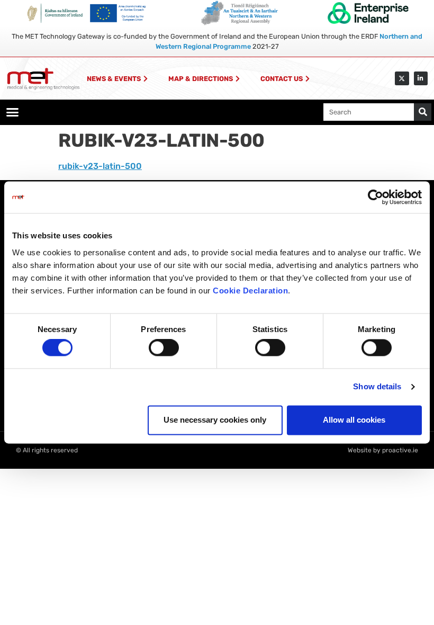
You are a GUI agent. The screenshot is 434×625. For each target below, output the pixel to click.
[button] (13, 112)
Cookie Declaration (250, 290)
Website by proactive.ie (383, 450)
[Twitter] (402, 78)
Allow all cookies (354, 419)
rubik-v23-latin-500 (100, 166)
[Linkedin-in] (421, 78)
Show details (377, 386)
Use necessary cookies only (215, 419)
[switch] (164, 348)
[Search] (422, 112)
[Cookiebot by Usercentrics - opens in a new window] (375, 197)
